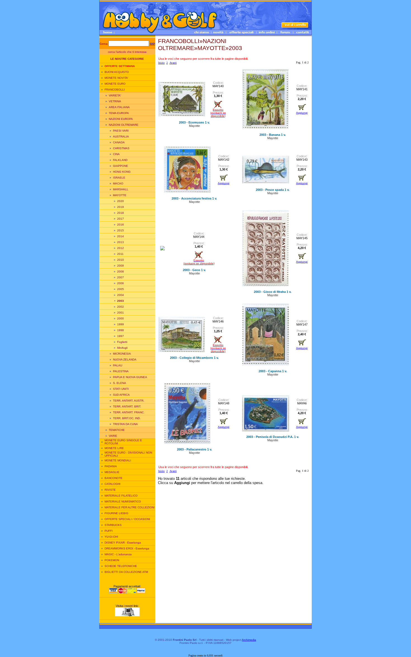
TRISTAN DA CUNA (125, 424)
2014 (120, 236)
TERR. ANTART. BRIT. (127, 406)
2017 (120, 218)
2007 (120, 277)
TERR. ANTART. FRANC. (129, 412)
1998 (120, 330)
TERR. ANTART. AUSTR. (128, 400)
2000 (120, 318)
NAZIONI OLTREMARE (123, 124)
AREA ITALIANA (119, 107)
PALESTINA (121, 371)
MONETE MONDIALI (118, 460)
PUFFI (109, 530)
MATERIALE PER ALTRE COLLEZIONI (130, 507)
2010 (120, 259)
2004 (120, 295)
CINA (116, 154)
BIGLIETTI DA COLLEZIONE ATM (126, 571)
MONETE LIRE (114, 448)
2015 (120, 230)
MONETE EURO (115, 83)
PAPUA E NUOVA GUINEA (130, 377)
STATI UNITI (121, 388)
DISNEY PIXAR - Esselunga (123, 542)
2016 (120, 224)
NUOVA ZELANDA (124, 359)
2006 (120, 283)
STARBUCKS (113, 524)
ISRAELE (119, 177)
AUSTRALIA (121, 136)
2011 (120, 253)
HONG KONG (122, 171)
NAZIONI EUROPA (121, 118)
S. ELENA (119, 383)
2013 (120, 242)
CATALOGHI (113, 483)
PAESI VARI (121, 130)
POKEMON (112, 560)
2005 (120, 289)
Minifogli (122, 347)
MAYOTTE (119, 195)
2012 (120, 248)
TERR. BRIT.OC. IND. (127, 418)
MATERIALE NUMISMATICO (123, 501)
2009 (120, 265)
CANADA (119, 142)
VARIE (113, 435)
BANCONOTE (113, 478)
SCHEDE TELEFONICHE (121, 566)
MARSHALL (120, 189)
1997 (120, 336)
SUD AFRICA (121, 394)
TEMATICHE (117, 429)
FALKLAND (120, 160)
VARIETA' (115, 95)
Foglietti (122, 341)
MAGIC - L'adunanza (118, 554)
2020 (120, 201)
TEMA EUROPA (119, 113)
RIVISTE (110, 489)
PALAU (117, 365)
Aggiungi (302, 112)
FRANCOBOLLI (115, 89)
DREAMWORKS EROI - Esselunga (127, 548)
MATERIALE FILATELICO (121, 495)
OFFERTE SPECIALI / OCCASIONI (127, 519)
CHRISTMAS (121, 148)
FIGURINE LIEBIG (116, 513)
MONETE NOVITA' (116, 77)
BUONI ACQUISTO (117, 71)
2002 (120, 306)
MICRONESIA (122, 353)
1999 (120, 324)
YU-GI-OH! (111, 536)
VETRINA (115, 101)
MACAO (118, 183)
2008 (120, 271)
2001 (120, 312)
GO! (152, 43)
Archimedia (249, 639)
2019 (120, 206)
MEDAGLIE (112, 472)
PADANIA (111, 466)
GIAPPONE (120, 165)
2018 (120, 212)
